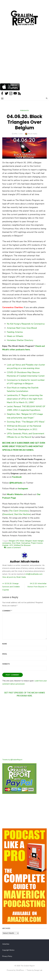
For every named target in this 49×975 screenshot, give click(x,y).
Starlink (5, 545)
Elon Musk (16, 543)
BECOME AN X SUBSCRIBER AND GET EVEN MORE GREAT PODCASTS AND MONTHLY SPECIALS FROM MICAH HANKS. (23, 446)
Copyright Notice (8, 950)
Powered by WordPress (15, 970)
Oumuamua (25, 543)
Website (6, 664)
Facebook (17, 477)
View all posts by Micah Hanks (14, 577)
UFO (11, 545)
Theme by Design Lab (34, 970)
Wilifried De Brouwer (22, 545)
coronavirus (6, 543)
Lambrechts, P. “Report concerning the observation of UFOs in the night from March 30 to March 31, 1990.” (25, 399)
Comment (7, 611)
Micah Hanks (32, 134)
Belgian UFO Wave (16, 541)
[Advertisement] (24, 58)
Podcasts (24, 110)
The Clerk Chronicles (18, 510)
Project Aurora (37, 543)
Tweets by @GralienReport (12, 760)
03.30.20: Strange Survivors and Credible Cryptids (11, 586)
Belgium (28, 541)
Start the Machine (22, 514)
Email (4, 654)
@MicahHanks (16, 482)
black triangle (38, 541)
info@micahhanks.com (34, 574)
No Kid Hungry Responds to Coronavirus (26, 323)
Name (4, 644)
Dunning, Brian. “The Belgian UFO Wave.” (26, 421)
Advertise (5, 944)
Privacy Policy (7, 956)
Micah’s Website (15, 494)
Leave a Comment (13, 547)
